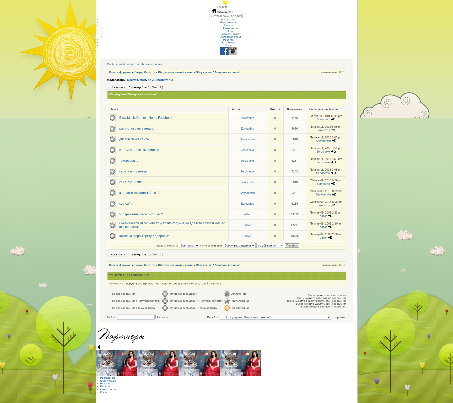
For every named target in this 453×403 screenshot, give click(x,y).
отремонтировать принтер (139, 150)
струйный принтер (133, 171)
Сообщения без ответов (123, 64)
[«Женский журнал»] (127, 363)
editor (247, 214)
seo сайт (125, 203)
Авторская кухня (230, 36)
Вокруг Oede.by (144, 72)
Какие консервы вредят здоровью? (145, 236)
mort (142, 79)
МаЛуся (132, 79)
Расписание (228, 19)
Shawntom (247, 117)
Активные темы (151, 64)
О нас (228, 45)
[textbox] (225, 16)
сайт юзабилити (131, 182)
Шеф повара (228, 22)
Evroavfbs (247, 128)
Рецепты (228, 39)
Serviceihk (247, 182)
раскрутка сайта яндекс (136, 128)
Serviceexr (247, 150)
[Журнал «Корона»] (106, 363)
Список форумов (120, 72)
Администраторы (160, 79)
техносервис (128, 161)
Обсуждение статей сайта (175, 72)
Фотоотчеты (228, 42)
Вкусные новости (230, 33)
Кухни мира (230, 28)
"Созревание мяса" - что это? (141, 214)
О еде (230, 31)
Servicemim (247, 139)
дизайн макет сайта (134, 139)
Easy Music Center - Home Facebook (145, 118)
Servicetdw (247, 171)
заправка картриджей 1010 (139, 193)
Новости (228, 25)
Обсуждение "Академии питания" (218, 72)
